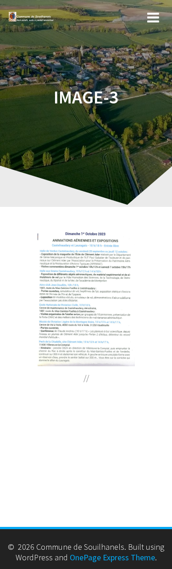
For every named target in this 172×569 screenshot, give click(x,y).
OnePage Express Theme (112, 557)
